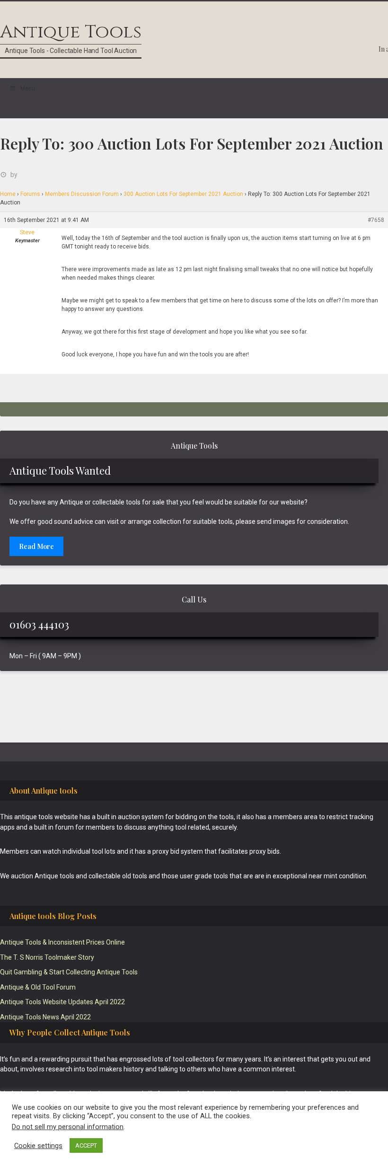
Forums (30, 194)
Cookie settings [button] (38, 1145)
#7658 (376, 220)
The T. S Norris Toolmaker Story (47, 957)
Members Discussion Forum (82, 194)
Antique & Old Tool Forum (38, 987)
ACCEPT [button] (86, 1145)
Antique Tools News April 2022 (45, 1017)
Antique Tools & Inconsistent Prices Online (62, 942)
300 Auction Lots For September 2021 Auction (183, 194)
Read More (36, 546)
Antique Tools (70, 32)
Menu (27, 88)
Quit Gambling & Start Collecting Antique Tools (69, 972)
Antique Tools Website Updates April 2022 (62, 1002)
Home (8, 194)
